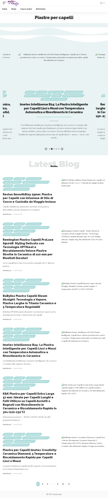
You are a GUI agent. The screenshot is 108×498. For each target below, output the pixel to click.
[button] (46, 149)
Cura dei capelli (73, 92)
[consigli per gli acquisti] (13, 3)
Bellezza (41, 92)
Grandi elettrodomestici (37, 95)
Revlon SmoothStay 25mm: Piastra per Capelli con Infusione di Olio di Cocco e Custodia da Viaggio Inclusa (29, 198)
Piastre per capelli (73, 95)
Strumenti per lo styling (54, 99)
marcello (7, 214)
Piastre (56, 95)
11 (57, 484)
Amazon (29, 92)
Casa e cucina (55, 92)
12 (63, 484)
